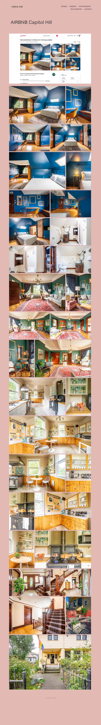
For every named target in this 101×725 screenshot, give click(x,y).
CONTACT (88, 9)
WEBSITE (73, 6)
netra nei (17, 6)
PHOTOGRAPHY (85, 6)
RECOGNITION (76, 9)
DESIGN (64, 6)
